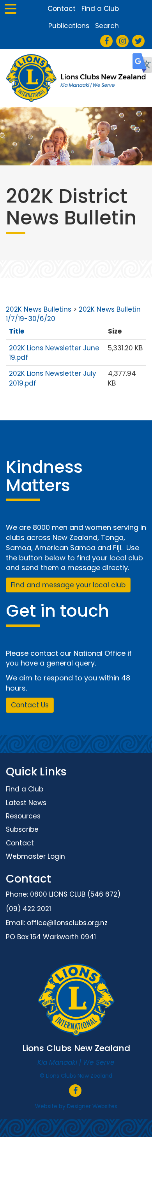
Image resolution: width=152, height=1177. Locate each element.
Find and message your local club (68, 585)
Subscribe (22, 829)
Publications (68, 26)
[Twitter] (138, 41)
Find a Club (100, 8)
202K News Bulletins (38, 309)
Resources (23, 816)
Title (16, 331)
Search (107, 26)
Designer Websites (92, 1106)
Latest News (26, 802)
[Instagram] (122, 41)
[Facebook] (106, 41)
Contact (62, 8)
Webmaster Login (35, 856)
